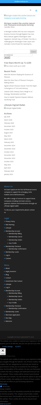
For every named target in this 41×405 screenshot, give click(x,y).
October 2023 (8, 161)
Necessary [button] (3, 384)
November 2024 (9, 149)
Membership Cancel (15, 237)
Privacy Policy (10, 221)
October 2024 (8, 152)
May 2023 (7, 165)
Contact (8, 258)
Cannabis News (9, 27)
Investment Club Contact (14, 281)
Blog (7, 275)
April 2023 (7, 168)
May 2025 (7, 136)
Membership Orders (15, 240)
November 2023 (9, 158)
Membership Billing (15, 234)
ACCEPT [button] (18, 346)
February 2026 (9, 123)
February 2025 (9, 142)
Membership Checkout (13, 246)
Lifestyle (8, 228)
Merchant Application (13, 315)
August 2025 (8, 133)
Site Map (9, 318)
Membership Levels (12, 252)
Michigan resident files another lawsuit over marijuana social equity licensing (19, 24)
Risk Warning (10, 225)
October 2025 (8, 129)
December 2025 (9, 126)
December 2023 (9, 155)
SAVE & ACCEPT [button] (5, 404)
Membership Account (13, 231)
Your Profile (13, 243)
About (8, 268)
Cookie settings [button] (7, 346)
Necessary (6, 386)
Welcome (9, 321)
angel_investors (11, 271)
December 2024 (9, 145)
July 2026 (7, 117)
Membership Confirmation (17, 249)
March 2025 (8, 139)
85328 (6, 55)
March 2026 (8, 120)
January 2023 (8, 174)
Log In (8, 255)
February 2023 (9, 171)
